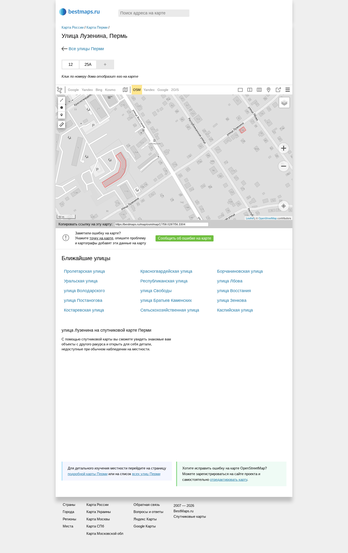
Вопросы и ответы (148, 512)
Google (73, 90)
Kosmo (110, 90)
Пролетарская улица (84, 271)
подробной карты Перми (87, 474)
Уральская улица (81, 281)
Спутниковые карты (190, 516)
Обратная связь (147, 505)
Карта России (73, 27)
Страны (69, 505)
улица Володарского (84, 290)
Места (68, 526)
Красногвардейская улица (166, 271)
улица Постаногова (83, 300)
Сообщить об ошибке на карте (184, 238)
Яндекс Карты (145, 519)
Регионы (69, 519)
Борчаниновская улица (240, 271)
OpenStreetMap (268, 218)
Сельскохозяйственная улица (169, 310)
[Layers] (284, 102)
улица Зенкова (231, 300)
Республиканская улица (163, 281)
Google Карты (145, 526)
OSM (137, 90)
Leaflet (250, 218)
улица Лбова (229, 281)
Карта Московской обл (104, 533)
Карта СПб (95, 526)
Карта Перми (96, 27)
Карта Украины (98, 512)
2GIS (175, 90)
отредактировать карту (228, 479)
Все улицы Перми (86, 48)
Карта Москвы (98, 519)
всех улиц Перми (146, 474)
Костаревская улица (84, 310)
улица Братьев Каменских (166, 300)
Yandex (87, 90)
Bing (99, 90)
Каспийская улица (235, 310)
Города (68, 512)
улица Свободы (156, 290)
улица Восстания (234, 290)
